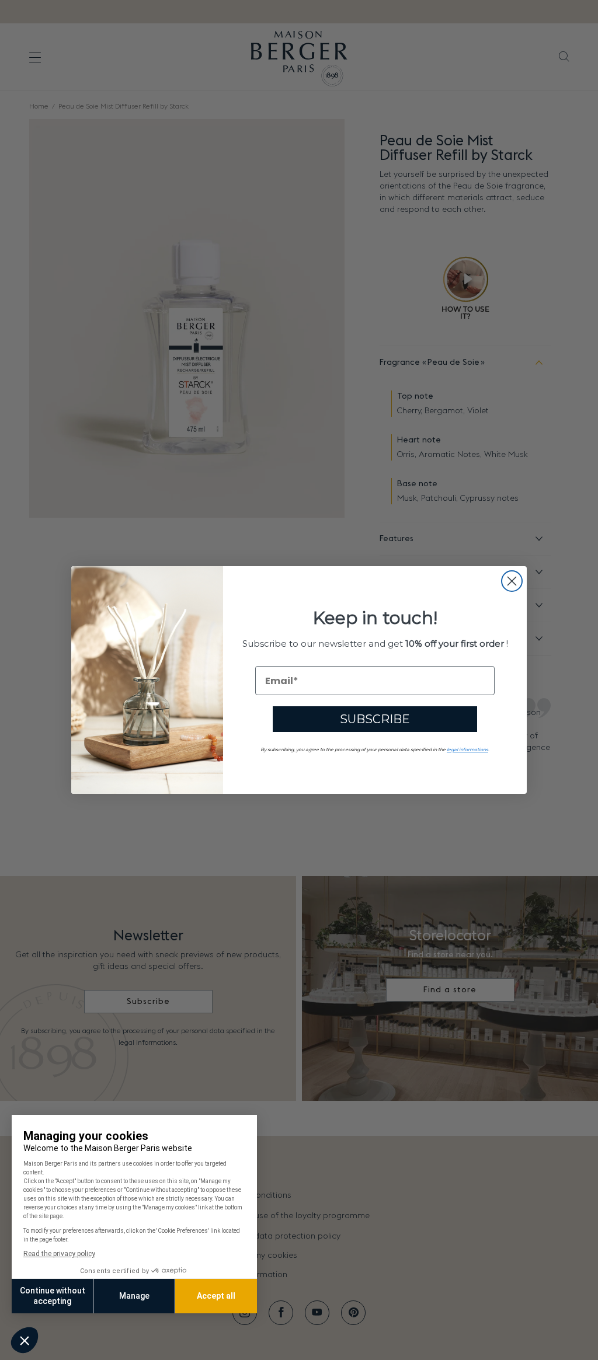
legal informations (467, 749)
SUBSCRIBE (375, 719)
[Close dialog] (512, 581)
